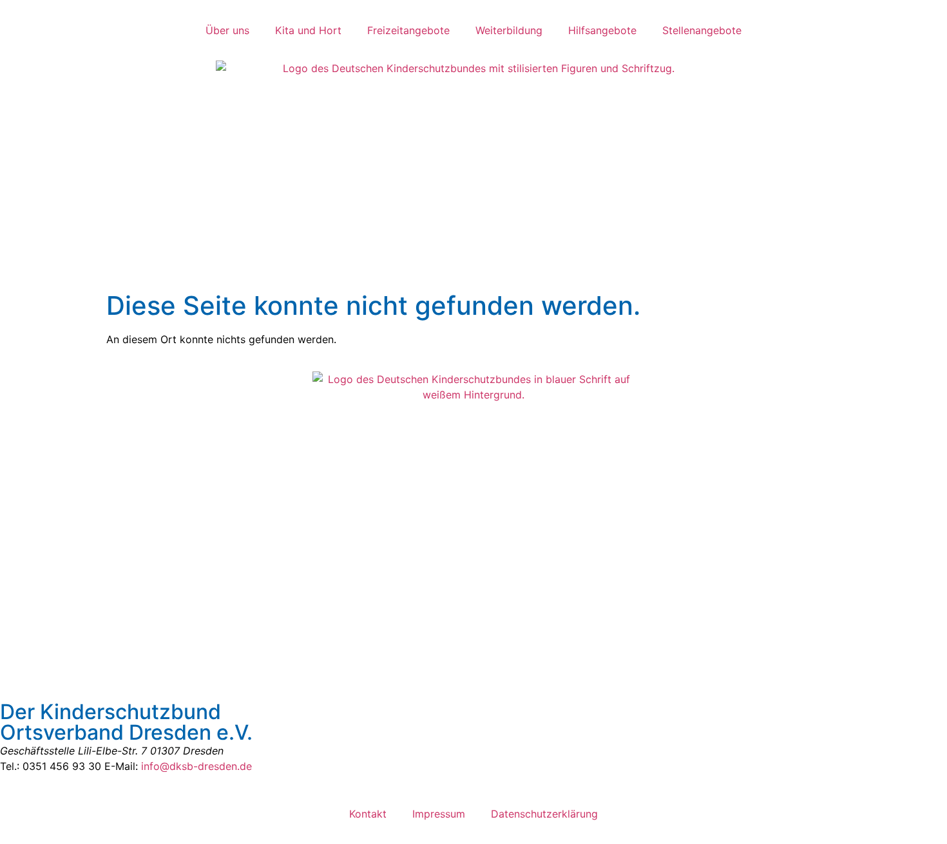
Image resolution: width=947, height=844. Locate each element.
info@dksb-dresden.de (196, 766)
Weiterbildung (508, 30)
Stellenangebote (701, 30)
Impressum (438, 813)
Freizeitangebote (408, 30)
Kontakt (368, 813)
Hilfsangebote (602, 30)
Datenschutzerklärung (544, 813)
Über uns (227, 30)
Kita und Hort (308, 30)
